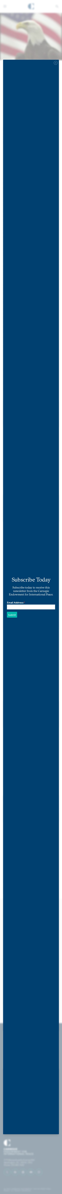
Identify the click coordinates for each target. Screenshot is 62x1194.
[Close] (56, 63)
